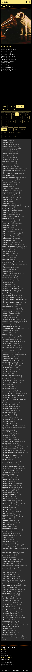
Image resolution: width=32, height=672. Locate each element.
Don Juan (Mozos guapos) (9, 552)
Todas (4, 106)
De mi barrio (6, 205)
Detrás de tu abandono (9, 470)
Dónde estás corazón (8, 580)
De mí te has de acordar (9, 210)
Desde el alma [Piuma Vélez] (10, 395)
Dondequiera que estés (9, 591)
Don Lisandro (6, 554)
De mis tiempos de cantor (9, 216)
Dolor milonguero (7, 535)
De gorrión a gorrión (8, 188)
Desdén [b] (5, 414)
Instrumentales (5, 66)
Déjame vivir (6, 324)
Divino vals (5, 524)
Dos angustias (6, 597)
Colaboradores (16, 670)
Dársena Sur (6, 157)
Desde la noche (6, 404)
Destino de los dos (7, 464)
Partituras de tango (6, 655)
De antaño (5, 159)
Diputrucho (5, 507)
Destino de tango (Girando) (10, 466)
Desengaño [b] (6, 423)
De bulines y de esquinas (9, 170)
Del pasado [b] (6, 339)
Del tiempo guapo (7, 345)
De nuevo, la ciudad (8, 220)
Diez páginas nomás (8, 494)
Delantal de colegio (7, 352)
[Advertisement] (16, 87)
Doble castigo (6, 528)
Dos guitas (5, 606)
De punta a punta (7, 236)
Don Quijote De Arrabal (9, 559)
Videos (17, 110)
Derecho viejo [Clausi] (8, 365)
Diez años (5, 491)
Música (13, 106)
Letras (21, 106)
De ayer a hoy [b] (7, 163)
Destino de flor (6, 463)
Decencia (5, 275)
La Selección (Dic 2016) (7, 51)
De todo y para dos (7, 267)
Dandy (4, 150)
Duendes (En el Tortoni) (9, 624)
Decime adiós (6, 284)
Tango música (5, 653)
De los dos (5, 201)
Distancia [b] (6, 518)
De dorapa (5, 181)
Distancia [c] (6, 520)
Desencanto (5, 417)
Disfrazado (5, 515)
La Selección (4, 64)
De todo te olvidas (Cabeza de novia (12, 264)
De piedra (5, 227)
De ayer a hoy (6, 161)
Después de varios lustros (9, 452)
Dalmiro (4, 142)
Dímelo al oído (6, 500)
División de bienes (7, 526)
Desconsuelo (6, 388)
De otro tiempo (6, 225)
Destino (4, 459)
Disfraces (5, 513)
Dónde (4, 569)
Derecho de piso (7, 362)
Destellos (5, 457)
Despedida (5, 435)
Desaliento (5, 369)
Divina (4, 522)
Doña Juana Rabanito (8, 565)
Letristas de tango (6, 661)
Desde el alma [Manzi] (8, 393)
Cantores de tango (6, 662)
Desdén (4, 412)
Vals (16, 129)
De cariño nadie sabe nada (10, 173)
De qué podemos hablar (9, 246)
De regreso (5, 250)
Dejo (3, 334)
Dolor (4, 532)
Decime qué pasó (7, 290)
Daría (4, 155)
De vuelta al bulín (7, 273)
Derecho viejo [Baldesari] (9, 364)
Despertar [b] (6, 439)
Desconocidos (6, 386)
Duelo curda (6, 623)
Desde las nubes (7, 408)
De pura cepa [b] (7, 238)
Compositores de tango (7, 666)
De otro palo (5, 223)
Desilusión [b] (6, 432)
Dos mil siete (6, 610)
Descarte (4, 379)
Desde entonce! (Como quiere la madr (13, 399)
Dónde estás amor (7, 574)
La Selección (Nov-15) (7, 58)
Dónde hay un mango (8, 585)
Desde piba (5, 410)
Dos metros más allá (8, 608)
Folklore (11, 132)
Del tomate (5, 349)
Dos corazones (6, 598)
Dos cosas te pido (7, 600)
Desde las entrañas (7, 406)
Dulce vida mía (6, 636)
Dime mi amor (6, 498)
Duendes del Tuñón (8, 626)
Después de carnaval (8, 447)
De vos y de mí (6, 269)
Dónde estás (5, 572)
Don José (4, 546)
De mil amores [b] (7, 214)
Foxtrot (14, 136)
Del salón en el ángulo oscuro (11, 341)
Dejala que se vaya (7, 313)
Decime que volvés (7, 292)
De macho (5, 203)
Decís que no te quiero (8, 295)
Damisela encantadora (8, 148)
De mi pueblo (6, 208)
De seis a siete (6, 255)
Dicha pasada (6, 489)
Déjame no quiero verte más (10, 321)
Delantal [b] (5, 351)
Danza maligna (6, 153)
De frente (5, 186)
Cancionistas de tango (7, 664)
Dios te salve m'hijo (7, 504)
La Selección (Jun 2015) (7, 61)
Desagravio (5, 367)
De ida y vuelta (6, 194)
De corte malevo (7, 179)
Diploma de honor (7, 505)
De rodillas (5, 251)
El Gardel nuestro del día (8, 69)
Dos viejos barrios (7, 615)
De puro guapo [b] (7, 244)
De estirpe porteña (7, 182)
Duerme (4, 628)
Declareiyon (5, 304)
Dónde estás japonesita (9, 582)
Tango (10, 129)
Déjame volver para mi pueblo (11, 328)
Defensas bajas (6, 306)
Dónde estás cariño (7, 578)
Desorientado (6, 433)
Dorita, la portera (7, 593)
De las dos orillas (7, 199)
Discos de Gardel (7, 511)
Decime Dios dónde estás (9, 288)
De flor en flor (6, 184)
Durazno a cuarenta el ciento (10, 638)
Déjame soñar (6, 323)
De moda (4, 218)
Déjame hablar (6, 317)
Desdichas (5, 416)
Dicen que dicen (7, 485)
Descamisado (6, 377)
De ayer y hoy (6, 164)
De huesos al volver (8, 192)
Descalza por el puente (9, 375)
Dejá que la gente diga (8, 311)
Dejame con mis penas (8, 315)
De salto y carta (6, 253)
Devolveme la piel (7, 472)
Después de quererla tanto (10, 450)
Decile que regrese (7, 279)
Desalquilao (5, 371)
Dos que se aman (7, 613)
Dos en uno (5, 602)
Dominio (4, 539)
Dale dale (5, 140)
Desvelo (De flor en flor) (9, 468)
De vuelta (5, 271)
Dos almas (5, 595)
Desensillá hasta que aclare (10, 425)
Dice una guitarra (7, 481)
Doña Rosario (6, 567)
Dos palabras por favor (8, 611)
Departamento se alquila (9, 360)
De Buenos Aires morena (9, 168)
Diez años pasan (7, 492)
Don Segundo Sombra (8, 561)
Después (4, 443)
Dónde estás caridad (8, 576)
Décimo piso (5, 294)
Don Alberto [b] (6, 541)
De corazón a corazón (8, 177)
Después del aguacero (8, 455)
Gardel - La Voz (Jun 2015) (8, 59)
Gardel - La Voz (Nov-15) (8, 56)
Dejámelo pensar (7, 330)
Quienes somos (6, 670)
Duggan (4, 630)
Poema (4, 132)
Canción (19, 132)
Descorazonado (6, 390)
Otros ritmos (6, 136)
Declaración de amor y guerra (11, 302)
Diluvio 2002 (6, 496)
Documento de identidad (9, 530)
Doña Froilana (6, 563)
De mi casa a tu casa (8, 207)
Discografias (25, 110)
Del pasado (5, 338)
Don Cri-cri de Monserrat (9, 545)
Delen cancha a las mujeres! (10, 354)
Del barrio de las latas (8, 336)
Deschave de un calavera (9, 380)
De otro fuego (6, 222)
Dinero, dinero (6, 502)
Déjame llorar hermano (9, 319)
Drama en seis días (7, 617)
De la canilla (6, 197)
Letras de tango (5, 652)
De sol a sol (5, 257)
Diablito (4, 474)
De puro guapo (6, 242)
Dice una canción (7, 479)
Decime (4, 282)
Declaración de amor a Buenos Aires (12, 299)
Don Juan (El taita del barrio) (10, 548)
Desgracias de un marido (9, 427)
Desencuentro (6, 419)
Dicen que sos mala (8, 487)
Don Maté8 (5, 556)
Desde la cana (6, 403)
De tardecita (5, 263)
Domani (4, 537)
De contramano (6, 175)
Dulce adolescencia (7, 632)
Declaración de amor (8, 297)
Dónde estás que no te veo (9, 583)
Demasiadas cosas (7, 356)
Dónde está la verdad (8, 570)
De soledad (5, 259)
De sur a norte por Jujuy (9, 261)
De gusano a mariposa (8, 190)
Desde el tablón (6, 397)
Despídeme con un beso (9, 441)
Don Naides (5, 557)
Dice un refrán (6, 477)
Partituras (7, 110)
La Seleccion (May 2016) (8, 54)
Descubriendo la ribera (9, 392)
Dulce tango (5, 634)
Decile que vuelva (7, 280)
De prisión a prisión (8, 233)
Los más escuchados (7, 67)
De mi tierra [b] (6, 212)
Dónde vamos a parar (8, 589)
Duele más (5, 619)
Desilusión (5, 430)
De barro (4, 166)
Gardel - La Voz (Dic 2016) (8, 49)
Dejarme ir (5, 332)
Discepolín (5, 509)
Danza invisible (6, 151)
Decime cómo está (7, 286)
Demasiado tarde (7, 358)
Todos (4, 129)
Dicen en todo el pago (8, 483)
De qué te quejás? (7, 248)
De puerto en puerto (8, 235)
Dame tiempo (6, 146)
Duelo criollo (6, 621)
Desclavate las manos (8, 382)
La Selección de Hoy (7, 70)
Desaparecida (6, 373)
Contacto (25, 670)
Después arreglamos (8, 445)
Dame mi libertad (7, 144)
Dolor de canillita (7, 533)
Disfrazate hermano (8, 517)
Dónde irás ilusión (7, 587)
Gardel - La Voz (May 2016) (8, 53)
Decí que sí (5, 277)
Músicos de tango (6, 659)
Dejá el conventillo (7, 308)
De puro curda (6, 240)
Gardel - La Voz (5, 62)
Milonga (22, 129)
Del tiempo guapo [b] (8, 347)
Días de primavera (7, 476)
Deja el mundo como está (9, 310)
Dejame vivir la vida (8, 326)
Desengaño (5, 421)
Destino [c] (5, 461)
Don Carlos (5, 543)
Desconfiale (5, 384)
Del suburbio (6, 343)
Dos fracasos (6, 604)
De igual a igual (6, 195)
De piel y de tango (7, 229)
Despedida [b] (6, 437)
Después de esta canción (9, 448)
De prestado (5, 231)
